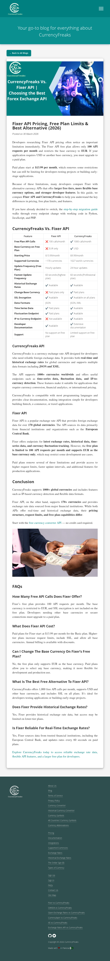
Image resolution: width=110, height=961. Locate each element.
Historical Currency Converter (61, 810)
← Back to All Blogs (18, 53)
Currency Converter (57, 805)
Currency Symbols (56, 815)
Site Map (52, 895)
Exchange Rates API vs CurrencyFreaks (65, 927)
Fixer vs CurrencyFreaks (58, 902)
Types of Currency (56, 867)
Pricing (51, 833)
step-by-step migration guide (81, 209)
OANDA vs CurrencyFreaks (60, 907)
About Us (52, 785)
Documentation (55, 838)
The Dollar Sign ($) (56, 862)
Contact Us (53, 890)
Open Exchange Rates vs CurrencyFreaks (66, 912)
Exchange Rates (55, 852)
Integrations (53, 843)
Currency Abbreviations (58, 825)
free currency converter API (45, 523)
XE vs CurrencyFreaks (57, 922)
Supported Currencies (58, 847)
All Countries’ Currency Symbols (62, 820)
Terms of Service (55, 795)
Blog (50, 790)
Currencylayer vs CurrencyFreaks (62, 917)
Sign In (51, 880)
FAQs (50, 885)
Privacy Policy (54, 800)
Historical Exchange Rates (59, 857)
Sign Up (51, 875)
